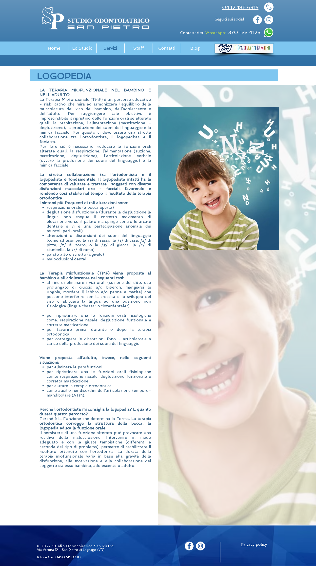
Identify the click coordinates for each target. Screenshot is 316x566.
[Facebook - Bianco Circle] (257, 19)
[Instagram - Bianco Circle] (268, 19)
